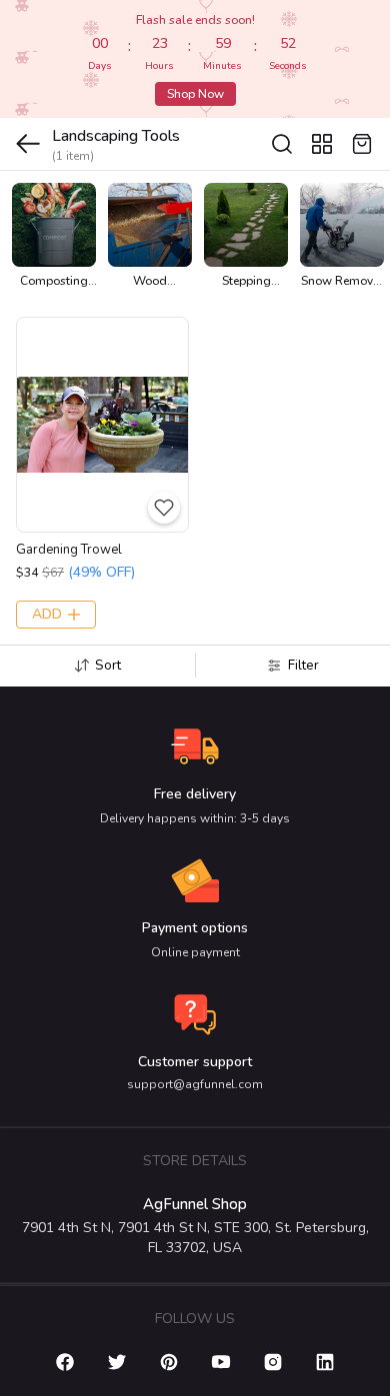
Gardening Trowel (69, 550)
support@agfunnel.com (195, 1084)
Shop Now (195, 94)
